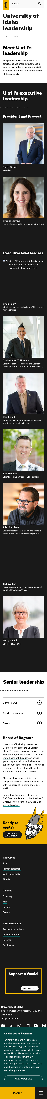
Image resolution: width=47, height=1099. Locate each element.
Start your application (11, 834)
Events (6, 912)
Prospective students (13, 929)
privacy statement (17, 1070)
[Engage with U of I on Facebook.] (3, 1026)
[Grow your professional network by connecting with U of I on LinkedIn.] (28, 1026)
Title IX (6, 879)
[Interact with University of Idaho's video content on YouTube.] (36, 1026)
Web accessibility (11, 874)
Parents (7, 940)
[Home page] (6, 5)
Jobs (5, 863)
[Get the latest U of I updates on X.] (11, 1026)
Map (5, 901)
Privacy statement (12, 868)
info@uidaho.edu (9, 1018)
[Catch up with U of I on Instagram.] (19, 1026)
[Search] (39, 3)
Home (5, 36)
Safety (6, 907)
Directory (7, 896)
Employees (8, 945)
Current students (11, 934)
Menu (16, 1092)
